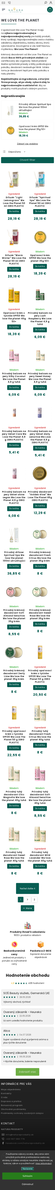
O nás (4, 1097)
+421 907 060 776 (15, 1139)
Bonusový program (12, 1105)
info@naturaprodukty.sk (20, 1134)
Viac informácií (43, 1163)
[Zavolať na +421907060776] (10, 2)
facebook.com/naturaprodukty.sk (25, 1143)
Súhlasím (27, 1175)
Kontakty (6, 1093)
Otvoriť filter (27, 159)
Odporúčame (14, 151)
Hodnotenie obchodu (27, 975)
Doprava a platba (11, 1101)
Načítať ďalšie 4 (27, 888)
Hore (29, 908)
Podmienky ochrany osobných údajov (22, 1113)
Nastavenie (28, 1169)
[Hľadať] (45, 3)
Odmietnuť (27, 1184)
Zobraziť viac (27, 1072)
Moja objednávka (11, 1089)
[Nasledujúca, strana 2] (27, 899)
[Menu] (3, 9)
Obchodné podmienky (13, 1109)
